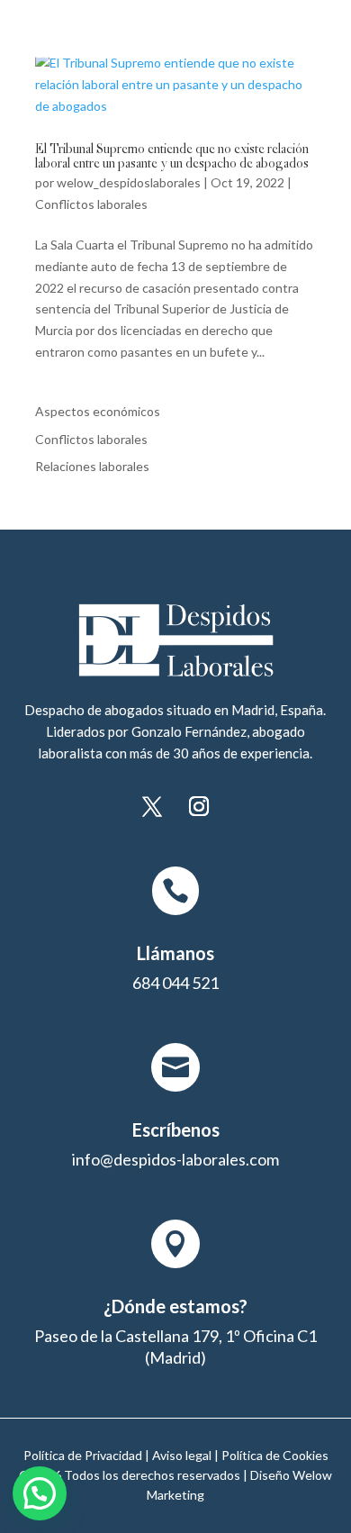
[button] (40, 1493)
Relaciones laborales (92, 466)
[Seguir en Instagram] (199, 806)
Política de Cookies (274, 1455)
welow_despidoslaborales (129, 182)
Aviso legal (182, 1455)
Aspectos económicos (97, 411)
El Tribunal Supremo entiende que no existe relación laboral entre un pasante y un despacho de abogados (172, 157)
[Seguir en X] (152, 806)
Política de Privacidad (82, 1455)
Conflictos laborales (91, 204)
